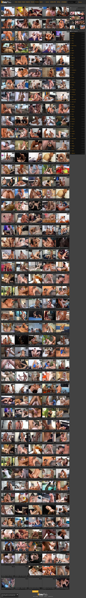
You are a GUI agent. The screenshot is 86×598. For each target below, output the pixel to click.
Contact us (45, 596)
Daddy (78, 77)
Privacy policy (41, 596)
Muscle (78, 111)
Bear (78, 55)
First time (78, 82)
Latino (78, 104)
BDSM (78, 50)
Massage (78, 106)
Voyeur (78, 150)
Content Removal (50, 596)
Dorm (78, 79)
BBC (78, 48)
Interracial (78, 101)
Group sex (78, 94)
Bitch (78, 62)
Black (78, 65)
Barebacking (78, 45)
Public (78, 116)
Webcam (78, 153)
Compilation (78, 70)
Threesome (78, 138)
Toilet (78, 141)
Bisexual (78, 60)
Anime (78, 35)
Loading (35, 591)
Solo (78, 128)
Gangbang (78, 89)
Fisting (78, 84)
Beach (78, 53)
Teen (78, 136)
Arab (78, 38)
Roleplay (78, 119)
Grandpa (78, 92)
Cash (78, 67)
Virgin (78, 148)
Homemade (78, 99)
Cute (78, 75)
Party (78, 114)
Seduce (78, 123)
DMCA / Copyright (35, 596)
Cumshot (78, 72)
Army (78, 40)
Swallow (78, 133)
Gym (78, 97)
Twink (78, 143)
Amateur (78, 33)
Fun (78, 87)
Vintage (78, 145)
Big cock (78, 57)
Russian (78, 121)
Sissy (78, 126)
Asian (78, 43)
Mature (78, 109)
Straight (78, 131)
